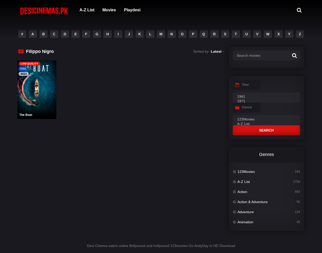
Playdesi (132, 10)
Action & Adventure (252, 202)
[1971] (266, 101)
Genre (247, 107)
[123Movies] (266, 119)
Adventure (245, 212)
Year (245, 84)
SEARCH (266, 130)
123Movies (246, 172)
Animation (245, 222)
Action (242, 192)
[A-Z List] (266, 124)
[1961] (266, 96)
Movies (109, 10)
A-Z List (86, 10)
